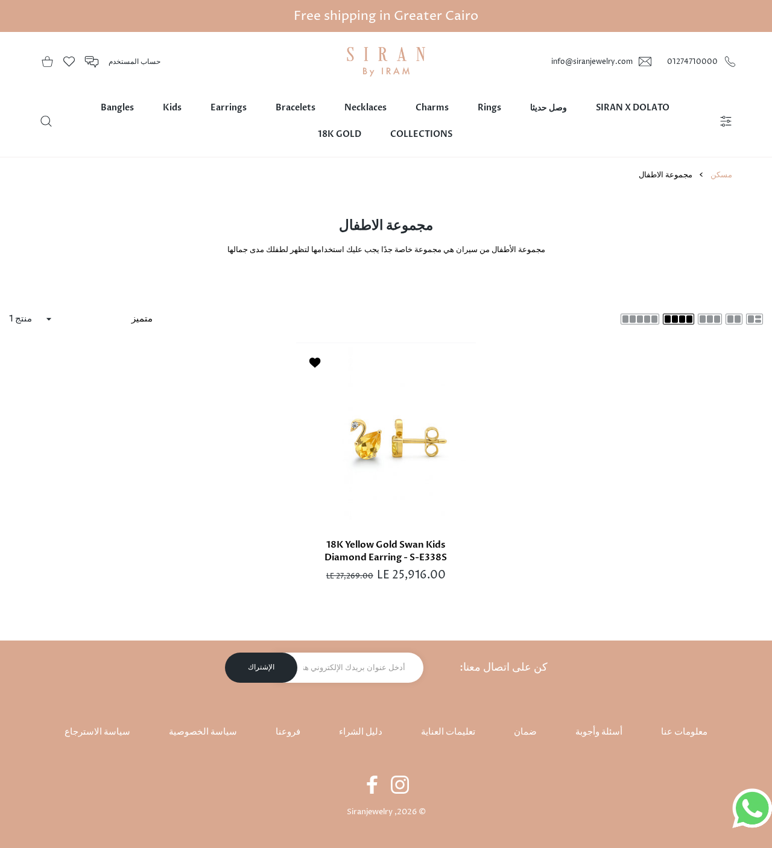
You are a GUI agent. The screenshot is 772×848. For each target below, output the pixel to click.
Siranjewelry (370, 811)
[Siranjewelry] (386, 62)
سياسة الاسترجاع (97, 732)
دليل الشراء (360, 732)
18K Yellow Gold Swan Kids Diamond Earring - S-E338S (386, 550)
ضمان (525, 732)
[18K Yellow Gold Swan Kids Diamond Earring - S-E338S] (386, 432)
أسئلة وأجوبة (598, 732)
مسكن (721, 174)
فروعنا (288, 732)
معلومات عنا (684, 732)
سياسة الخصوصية (203, 732)
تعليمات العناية (448, 732)
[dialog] (46, 121)
